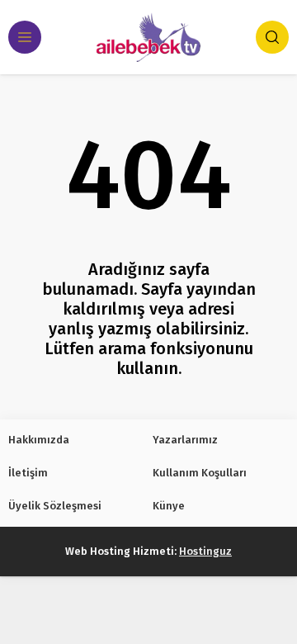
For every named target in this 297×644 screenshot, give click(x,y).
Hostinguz (205, 551)
